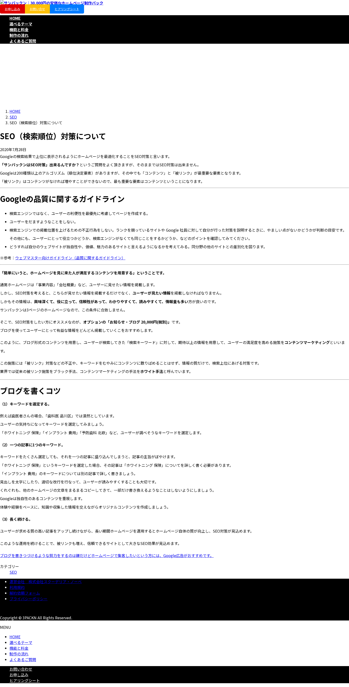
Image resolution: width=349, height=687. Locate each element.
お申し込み (12, 9)
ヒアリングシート (67, 9)
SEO (13, 572)
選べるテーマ (20, 642)
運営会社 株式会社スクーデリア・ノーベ (45, 581)
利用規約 (17, 587)
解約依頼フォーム (24, 593)
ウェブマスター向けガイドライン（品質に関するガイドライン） (70, 258)
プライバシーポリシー (28, 598)
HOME (14, 636)
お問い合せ (37, 9)
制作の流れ (18, 654)
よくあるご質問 (22, 659)
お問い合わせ (20, 669)
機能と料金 (18, 648)
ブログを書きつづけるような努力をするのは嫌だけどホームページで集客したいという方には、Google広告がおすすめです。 (107, 555)
